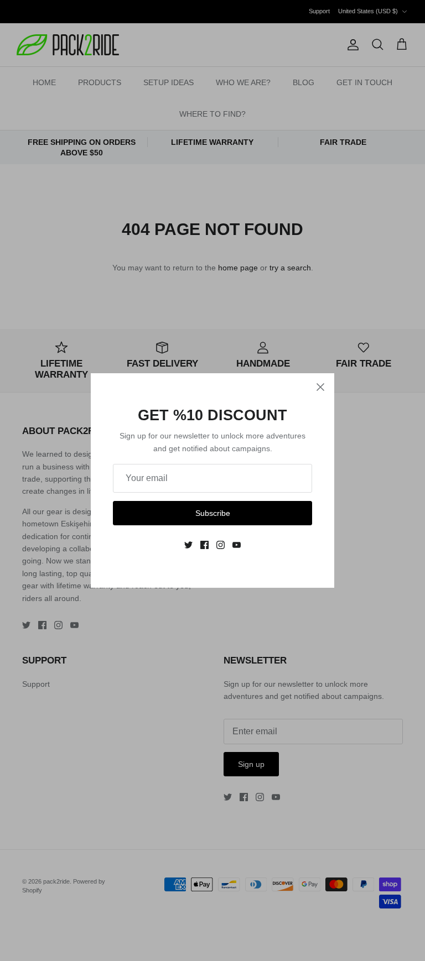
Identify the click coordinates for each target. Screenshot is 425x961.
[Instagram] (220, 545)
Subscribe (212, 513)
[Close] (320, 387)
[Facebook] (204, 545)
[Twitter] (188, 545)
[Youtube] (236, 545)
